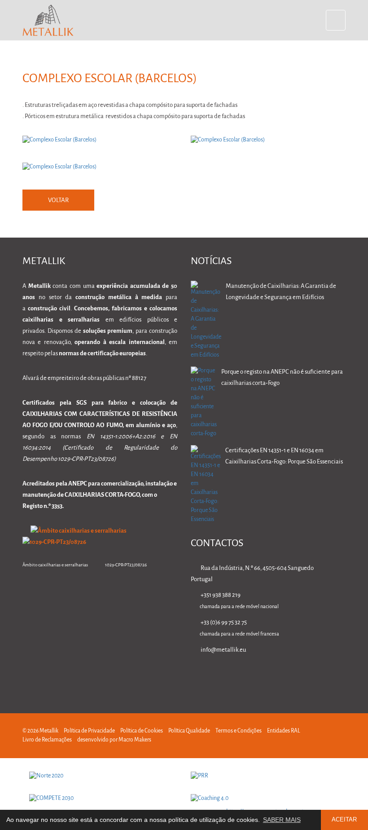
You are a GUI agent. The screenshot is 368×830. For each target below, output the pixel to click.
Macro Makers (134, 740)
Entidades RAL (283, 731)
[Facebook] (284, 675)
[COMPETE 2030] (103, 798)
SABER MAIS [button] (282, 819)
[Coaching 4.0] (265, 798)
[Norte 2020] (103, 776)
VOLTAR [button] (58, 200)
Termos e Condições (238, 731)
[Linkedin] (256, 675)
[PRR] (265, 776)
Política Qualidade (189, 731)
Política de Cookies (141, 731)
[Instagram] (313, 675)
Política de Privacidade (89, 731)
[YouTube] (341, 675)
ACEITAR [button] (344, 820)
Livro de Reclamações (47, 740)
